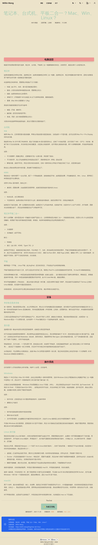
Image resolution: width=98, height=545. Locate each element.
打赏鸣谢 (49, 3)
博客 (41, 3)
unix (68, 512)
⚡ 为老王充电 (49, 507)
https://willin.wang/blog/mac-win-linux (28, 527)
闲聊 (52, 512)
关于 (56, 3)
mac (65, 512)
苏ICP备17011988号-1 (49, 544)
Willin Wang (8, 3)
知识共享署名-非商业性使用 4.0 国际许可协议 (50, 529)
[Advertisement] (49, 40)
